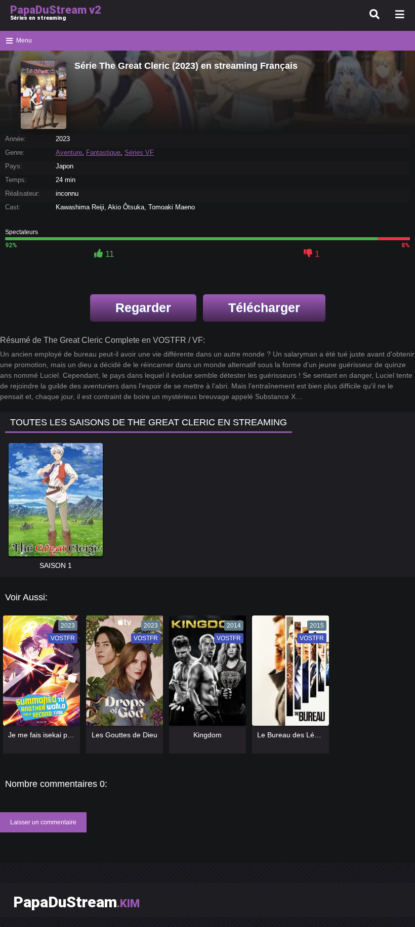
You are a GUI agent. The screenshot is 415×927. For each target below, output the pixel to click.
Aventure (69, 152)
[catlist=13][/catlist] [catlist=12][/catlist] (39, 674)
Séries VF (139, 152)
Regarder (143, 307)
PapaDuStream (76, 902)
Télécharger (264, 307)
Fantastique (103, 152)
